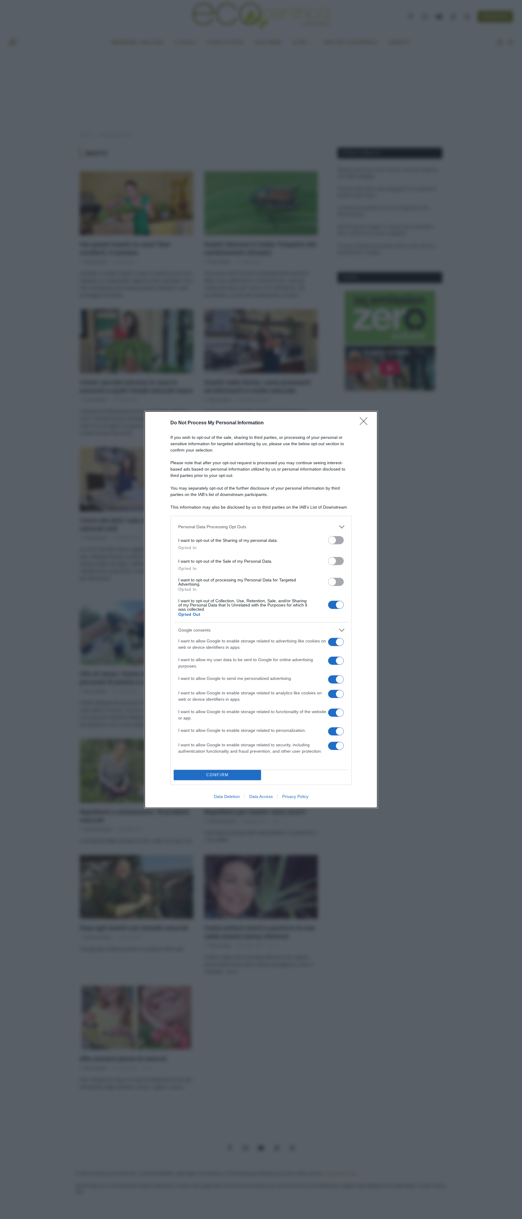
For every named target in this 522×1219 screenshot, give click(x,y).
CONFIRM (217, 775)
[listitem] (261, 527)
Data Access (261, 796)
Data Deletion (227, 796)
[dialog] (261, 609)
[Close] (365, 423)
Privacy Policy (295, 796)
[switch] (336, 540)
